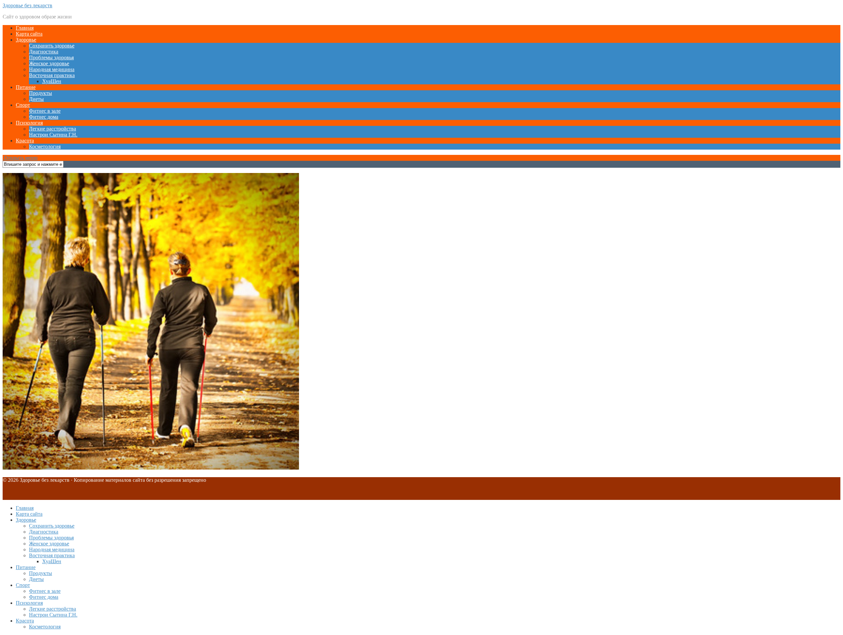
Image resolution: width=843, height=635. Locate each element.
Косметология (45, 146)
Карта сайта (29, 34)
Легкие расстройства (52, 128)
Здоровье (26, 40)
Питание (26, 87)
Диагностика (43, 51)
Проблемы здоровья (51, 57)
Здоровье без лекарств (27, 5)
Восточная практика (52, 75)
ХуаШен (51, 81)
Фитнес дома (43, 117)
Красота (25, 140)
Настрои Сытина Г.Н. (53, 134)
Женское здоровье (49, 63)
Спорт (23, 105)
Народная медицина (51, 69)
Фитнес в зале (45, 111)
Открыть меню (20, 157)
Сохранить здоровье (51, 45)
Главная (25, 28)
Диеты (36, 99)
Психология (29, 123)
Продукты (40, 93)
